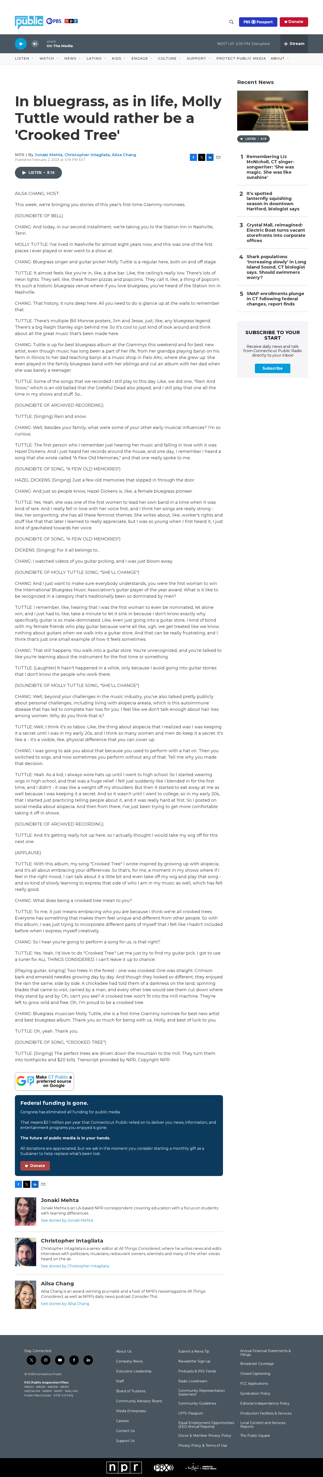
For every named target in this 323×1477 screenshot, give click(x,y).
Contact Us (125, 1431)
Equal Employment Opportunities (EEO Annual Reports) (206, 1425)
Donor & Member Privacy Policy (204, 1436)
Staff (120, 1381)
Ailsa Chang (124, 154)
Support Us (125, 1441)
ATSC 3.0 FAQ (63, 1395)
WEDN (40, 1387)
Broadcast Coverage (257, 1364)
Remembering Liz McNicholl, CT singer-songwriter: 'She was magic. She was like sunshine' (270, 167)
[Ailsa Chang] (25, 1295)
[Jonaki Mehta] (25, 1211)
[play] (21, 43)
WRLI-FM (71, 1391)
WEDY (64, 1387)
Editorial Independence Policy (265, 1404)
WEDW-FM (32, 1391)
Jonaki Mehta (48, 154)
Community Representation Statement (201, 1393)
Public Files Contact (37, 1395)
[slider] (42, 43)
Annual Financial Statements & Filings (265, 1353)
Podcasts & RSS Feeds (197, 1371)
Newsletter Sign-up (194, 1361)
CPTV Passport (190, 1413)
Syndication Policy (255, 1394)
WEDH (29, 1387)
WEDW (53, 1387)
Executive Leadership (134, 1371)
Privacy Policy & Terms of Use (202, 1446)
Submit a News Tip (193, 1351)
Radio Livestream (192, 1381)
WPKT (58, 1391)
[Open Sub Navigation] (33, 59)
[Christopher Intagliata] (25, 1252)
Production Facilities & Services (266, 1413)
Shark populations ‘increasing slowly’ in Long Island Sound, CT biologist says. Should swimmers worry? (276, 267)
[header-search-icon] (231, 22)
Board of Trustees (130, 1391)
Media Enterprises (131, 1411)
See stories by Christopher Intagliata (75, 1266)
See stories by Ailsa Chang (65, 1303)
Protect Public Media (241, 58)
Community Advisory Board (139, 1401)
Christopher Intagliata (87, 154)
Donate (295, 22)
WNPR (47, 1391)
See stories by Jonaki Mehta (67, 1220)
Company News (129, 1361)
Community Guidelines (197, 1404)
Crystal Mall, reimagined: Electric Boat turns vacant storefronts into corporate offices (276, 233)
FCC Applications (254, 1384)
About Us (123, 1351)
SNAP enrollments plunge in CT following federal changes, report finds (275, 299)
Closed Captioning (255, 1374)
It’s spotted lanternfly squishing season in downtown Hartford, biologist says (273, 201)
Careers (122, 1421)
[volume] (35, 44)
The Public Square (255, 1436)
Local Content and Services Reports (262, 1425)
